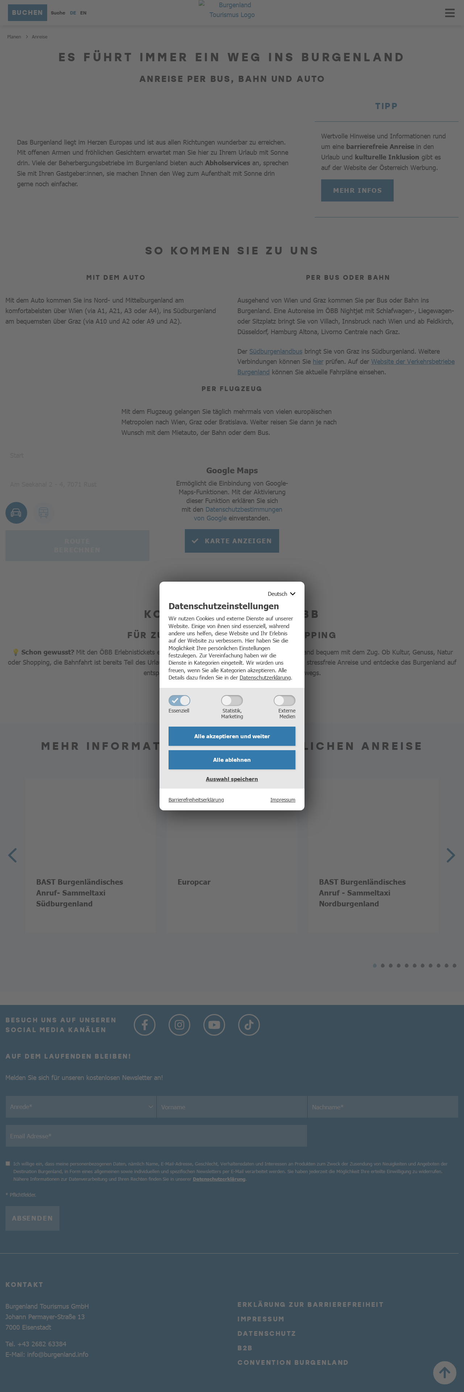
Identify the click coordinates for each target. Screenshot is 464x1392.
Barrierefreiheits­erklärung (196, 799)
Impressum (282, 799)
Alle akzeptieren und (232, 736)
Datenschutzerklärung (265, 677)
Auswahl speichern (232, 779)
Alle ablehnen (232, 759)
